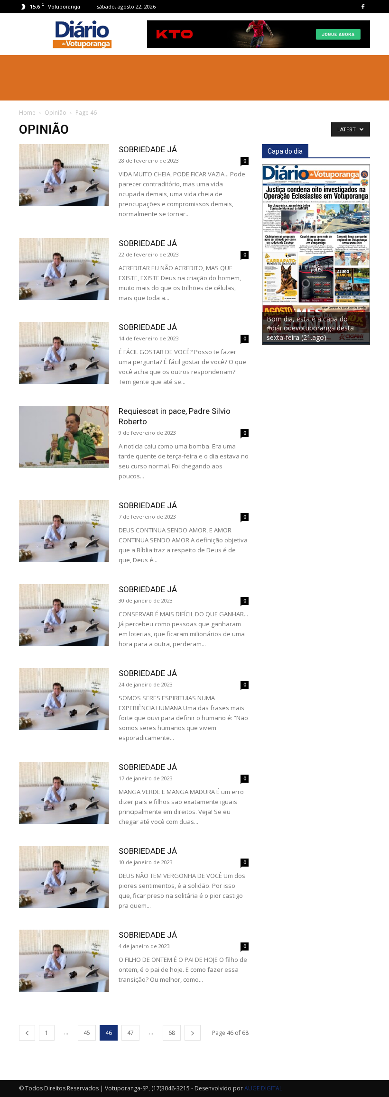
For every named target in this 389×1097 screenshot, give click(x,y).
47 (130, 1033)
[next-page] (193, 1033)
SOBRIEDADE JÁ (148, 149)
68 (171, 1033)
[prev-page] (27, 1033)
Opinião (55, 113)
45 (86, 1033)
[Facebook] (363, 6)
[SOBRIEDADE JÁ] (64, 175)
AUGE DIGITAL (263, 1088)
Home (27, 113)
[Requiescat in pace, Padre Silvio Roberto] (64, 437)
